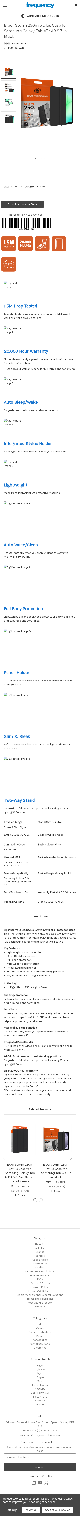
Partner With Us (40, 1283)
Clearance (40, 1347)
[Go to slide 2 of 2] (41, 1200)
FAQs (40, 1279)
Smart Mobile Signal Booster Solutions (40, 1294)
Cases (40, 1328)
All (40, 1324)
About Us (40, 1244)
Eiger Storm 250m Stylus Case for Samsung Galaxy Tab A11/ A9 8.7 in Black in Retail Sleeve (20, 1173)
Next (71, 1158)
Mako (40, 1381)
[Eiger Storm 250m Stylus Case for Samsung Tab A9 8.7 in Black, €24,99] (56, 1139)
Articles (40, 1248)
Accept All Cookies (57, 1510)
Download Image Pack (22, 204)
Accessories (40, 1340)
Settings (11, 1510)
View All (40, 1404)
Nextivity (40, 1389)
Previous (5, 1158)
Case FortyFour (40, 1392)
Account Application (40, 1302)
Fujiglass (40, 1369)
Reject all (31, 1510)
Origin (40, 1377)
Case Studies (40, 1259)
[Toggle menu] (5, 5)
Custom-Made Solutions (40, 1271)
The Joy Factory (40, 1385)
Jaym (40, 1373)
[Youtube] (40, 1483)
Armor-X (40, 1400)
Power (40, 1336)
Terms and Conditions (40, 1298)
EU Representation (40, 1275)
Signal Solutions (40, 1343)
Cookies (40, 1267)
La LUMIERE (40, 1396)
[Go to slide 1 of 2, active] (35, 1200)
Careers (40, 1255)
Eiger (40, 1365)
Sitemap (40, 1306)
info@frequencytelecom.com (40, 1435)
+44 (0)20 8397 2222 (40, 1430)
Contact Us (40, 1263)
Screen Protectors (40, 1332)
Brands (40, 1251)
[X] (46, 1483)
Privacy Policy (40, 1287)
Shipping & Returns (40, 1291)
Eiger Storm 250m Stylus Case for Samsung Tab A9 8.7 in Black (56, 1171)
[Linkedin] (34, 1483)
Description (40, 916)
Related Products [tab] (40, 1109)
